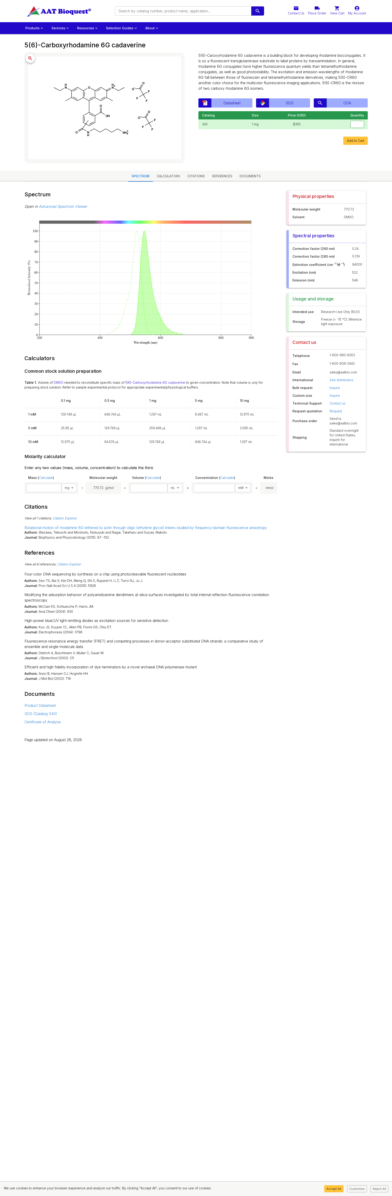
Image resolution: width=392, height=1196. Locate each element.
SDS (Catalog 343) (40, 713)
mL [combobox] (173, 488)
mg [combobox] (67, 488)
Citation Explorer (65, 518)
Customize (357, 1189)
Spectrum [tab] (140, 176)
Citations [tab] (196, 176)
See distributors (341, 380)
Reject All (379, 1189)
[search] (257, 11)
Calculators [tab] (168, 176)
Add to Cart (355, 141)
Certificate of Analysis (42, 722)
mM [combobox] (240, 488)
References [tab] (222, 176)
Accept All (334, 1189)
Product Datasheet (40, 705)
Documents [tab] (250, 176)
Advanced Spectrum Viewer (63, 206)
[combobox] (182, 11)
